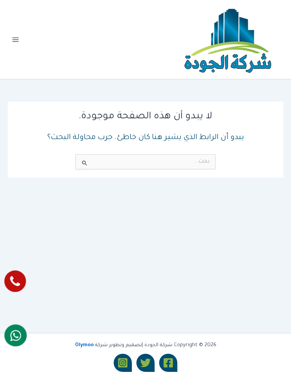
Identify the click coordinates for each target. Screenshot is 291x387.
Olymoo (84, 345)
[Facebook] (168, 363)
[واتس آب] (15, 335)
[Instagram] (123, 363)
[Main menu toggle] (15, 40)
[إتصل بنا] (15, 281)
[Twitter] (145, 363)
